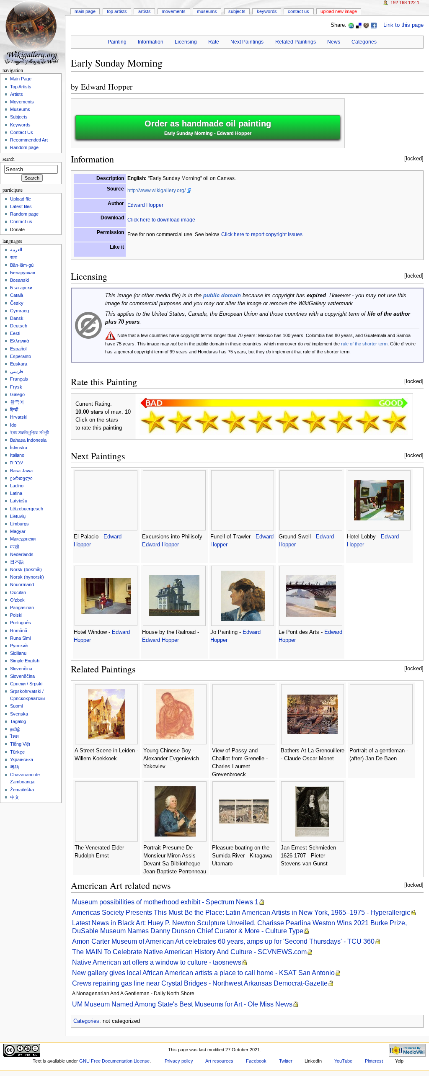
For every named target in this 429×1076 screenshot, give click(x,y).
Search (9, 159)
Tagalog (18, 721)
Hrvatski (18, 417)
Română (18, 630)
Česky (16, 303)
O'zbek (17, 599)
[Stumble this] (351, 25)
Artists (144, 11)
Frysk (16, 386)
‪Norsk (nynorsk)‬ (27, 576)
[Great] (340, 421)
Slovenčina (21, 668)
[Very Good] (313, 421)
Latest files (21, 206)
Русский (19, 645)
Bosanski (19, 280)
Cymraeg (19, 310)
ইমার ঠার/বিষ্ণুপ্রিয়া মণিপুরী (29, 432)
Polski (16, 615)
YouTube (343, 1060)
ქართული (21, 478)
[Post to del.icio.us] (359, 25)
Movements (174, 11)
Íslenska (18, 447)
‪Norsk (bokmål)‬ (26, 569)
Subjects (237, 11)
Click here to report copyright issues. (262, 234)
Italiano (17, 455)
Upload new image (338, 11)
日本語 (17, 561)
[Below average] (233, 421)
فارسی (16, 371)
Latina (16, 493)
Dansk (16, 318)
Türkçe (17, 751)
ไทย (14, 736)
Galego (17, 394)
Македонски (23, 538)
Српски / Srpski (26, 683)
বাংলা (13, 257)
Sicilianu (18, 653)
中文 (14, 797)
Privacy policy (179, 1060)
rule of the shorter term (364, 343)
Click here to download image (161, 220)
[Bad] (179, 421)
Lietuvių (18, 516)
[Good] (287, 421)
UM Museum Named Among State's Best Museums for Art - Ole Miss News (182, 1004)
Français (19, 378)
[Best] (367, 421)
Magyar (18, 531)
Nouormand (22, 584)
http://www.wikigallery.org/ (156, 190)
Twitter (285, 1060)
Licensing (186, 42)
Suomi (16, 705)
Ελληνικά (19, 340)
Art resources (219, 1060)
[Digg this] (366, 25)
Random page (24, 147)
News (333, 42)
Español (18, 348)
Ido (13, 424)
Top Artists (117, 11)
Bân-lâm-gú (22, 265)
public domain (222, 296)
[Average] (260, 421)
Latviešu (18, 500)
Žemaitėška (22, 789)
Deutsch (18, 325)
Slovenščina (22, 676)
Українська (21, 759)
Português (20, 622)
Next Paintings (247, 42)
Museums (207, 11)
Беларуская (22, 272)
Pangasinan (22, 607)
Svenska (19, 713)
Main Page (85, 11)
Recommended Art (29, 139)
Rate (213, 42)
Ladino (16, 485)
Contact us (21, 221)
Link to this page (403, 25)
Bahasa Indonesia (28, 440)
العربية (16, 249)
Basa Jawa (21, 470)
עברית (16, 462)
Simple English (24, 660)
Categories (364, 42)
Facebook (256, 1060)
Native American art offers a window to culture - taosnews (156, 962)
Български (21, 287)
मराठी (14, 546)
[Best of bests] (394, 421)
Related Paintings (295, 42)
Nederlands (22, 554)
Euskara (18, 363)
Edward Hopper (106, 86)
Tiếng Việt (20, 744)
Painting (117, 42)
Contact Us (298, 11)
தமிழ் (15, 728)
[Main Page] (32, 32)
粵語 (14, 767)
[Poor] (206, 421)
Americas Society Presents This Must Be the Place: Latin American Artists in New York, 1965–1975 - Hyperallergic (241, 912)
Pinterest (374, 1060)
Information (150, 42)
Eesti (15, 333)
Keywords (267, 11)
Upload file (20, 198)
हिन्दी (14, 409)
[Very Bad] (153, 421)
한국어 (17, 401)
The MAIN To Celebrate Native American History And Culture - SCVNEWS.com (189, 951)
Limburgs (19, 523)
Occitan (18, 592)
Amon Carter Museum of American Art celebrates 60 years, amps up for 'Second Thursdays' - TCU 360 (223, 941)
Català (16, 295)
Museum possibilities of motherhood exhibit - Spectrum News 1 (165, 902)
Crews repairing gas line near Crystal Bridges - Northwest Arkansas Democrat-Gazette (200, 983)
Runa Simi (20, 638)
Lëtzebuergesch (26, 508)
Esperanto (20, 356)
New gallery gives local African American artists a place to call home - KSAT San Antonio (203, 972)
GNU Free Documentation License (114, 1060)
